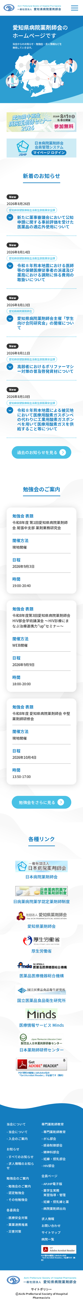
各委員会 (13, 1210)
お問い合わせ (51, 1225)
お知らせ (13, 1149)
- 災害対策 (14, 1231)
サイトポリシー (41, 1289)
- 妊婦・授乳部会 (54, 1159)
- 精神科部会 (50, 1152)
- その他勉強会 (17, 1199)
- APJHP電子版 (52, 1184)
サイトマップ (51, 1232)
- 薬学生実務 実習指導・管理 (54, 1192)
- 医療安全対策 (17, 1218)
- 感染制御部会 (52, 1145)
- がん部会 (49, 1138)
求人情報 (48, 1219)
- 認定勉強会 (15, 1193)
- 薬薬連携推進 (17, 1224)
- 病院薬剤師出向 (54, 1208)
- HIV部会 (48, 1166)
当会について (16, 1124)
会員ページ (49, 1176)
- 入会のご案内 (17, 1138)
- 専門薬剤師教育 (54, 1132)
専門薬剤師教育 (53, 1124)
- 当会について (17, 1132)
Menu (74, 8)
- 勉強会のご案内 (19, 1186)
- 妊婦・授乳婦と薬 (55, 1202)
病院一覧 (48, 1239)
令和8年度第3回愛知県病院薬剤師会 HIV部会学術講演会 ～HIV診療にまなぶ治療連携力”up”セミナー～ (41, 621)
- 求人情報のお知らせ (20, 1165)
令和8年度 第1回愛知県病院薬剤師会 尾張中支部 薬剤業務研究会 (40, 525)
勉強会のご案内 (18, 1178)
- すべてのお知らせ (20, 1157)
